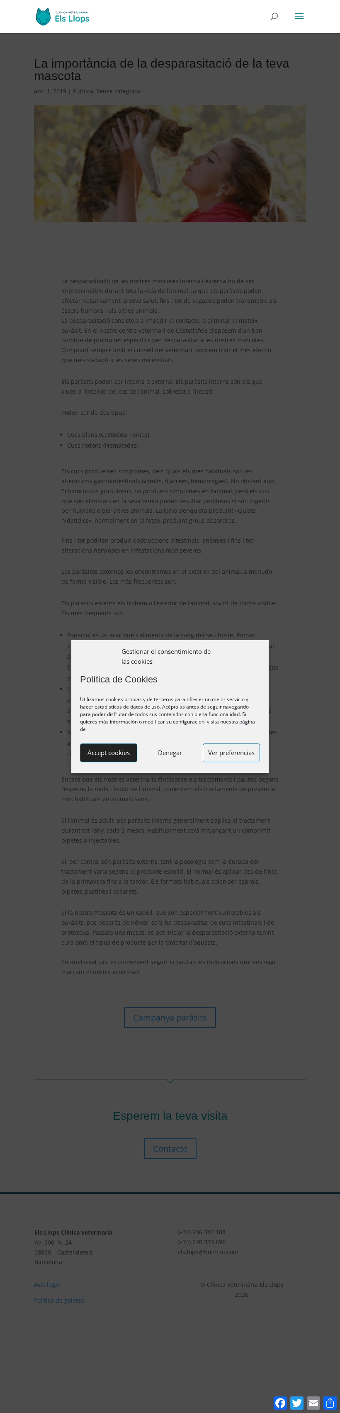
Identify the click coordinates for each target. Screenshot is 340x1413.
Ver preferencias (231, 752)
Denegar (170, 752)
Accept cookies (108, 752)
